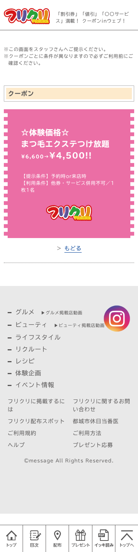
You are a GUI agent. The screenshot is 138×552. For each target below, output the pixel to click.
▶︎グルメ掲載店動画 (61, 312)
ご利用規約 (22, 433)
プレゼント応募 (93, 445)
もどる (73, 248)
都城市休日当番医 (96, 421)
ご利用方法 (87, 433)
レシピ (25, 361)
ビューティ (31, 325)
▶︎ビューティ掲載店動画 (79, 325)
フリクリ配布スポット (36, 421)
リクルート (31, 349)
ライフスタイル (38, 337)
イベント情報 (34, 385)
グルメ (25, 312)
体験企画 (28, 373)
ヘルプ (16, 445)
